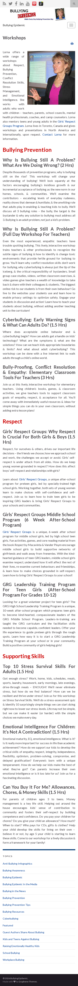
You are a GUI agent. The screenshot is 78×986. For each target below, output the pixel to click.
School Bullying (11, 952)
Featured (8, 925)
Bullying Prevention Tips (16, 904)
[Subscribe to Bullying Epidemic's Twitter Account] (11, 3)
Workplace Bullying (13, 959)
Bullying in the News (14, 891)
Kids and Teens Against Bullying (21, 939)
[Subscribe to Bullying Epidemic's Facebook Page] (16, 3)
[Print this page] (72, 43)
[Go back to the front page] (39, 14)
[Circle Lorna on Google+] (41, 3)
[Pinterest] (34, 3)
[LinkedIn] (22, 3)
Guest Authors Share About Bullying (23, 932)
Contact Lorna (51, 134)
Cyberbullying (10, 918)
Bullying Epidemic (14, 25)
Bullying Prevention (14, 897)
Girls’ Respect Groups (33, 479)
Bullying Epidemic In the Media (20, 884)
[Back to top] (69, 977)
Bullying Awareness (14, 870)
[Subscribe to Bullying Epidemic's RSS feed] (4, 3)
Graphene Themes (28, 981)
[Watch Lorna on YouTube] (28, 3)
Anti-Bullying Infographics (17, 863)
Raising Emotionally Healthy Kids (21, 946)
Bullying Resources (13, 911)
